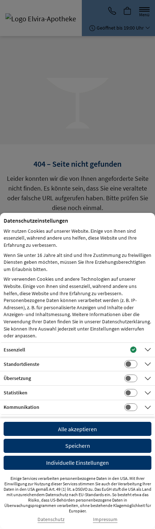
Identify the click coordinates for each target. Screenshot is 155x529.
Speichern (77, 445)
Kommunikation (21, 407)
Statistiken (15, 392)
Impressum (105, 519)
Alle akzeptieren (77, 429)
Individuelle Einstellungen (77, 462)
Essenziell (14, 349)
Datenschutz (51, 519)
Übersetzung (17, 378)
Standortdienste (21, 364)
